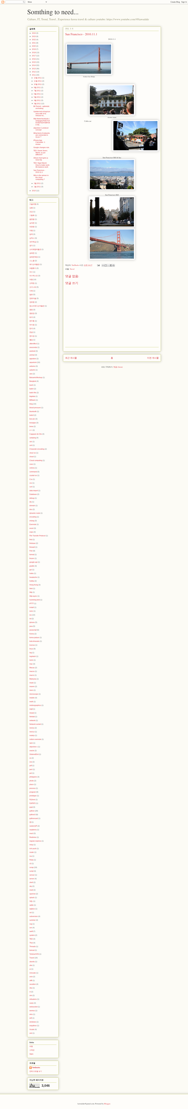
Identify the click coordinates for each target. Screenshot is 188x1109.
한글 (31, 332)
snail (31, 890)
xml (30, 1033)
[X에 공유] (108, 265)
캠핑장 (31, 313)
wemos (32, 1011)
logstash (32, 656)
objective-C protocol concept (40, 129)
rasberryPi (33, 826)
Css (30, 479)
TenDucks (36, 1068)
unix (31, 977)
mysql (31, 713)
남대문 (31, 223)
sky (30, 886)
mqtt (31, 709)
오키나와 (32, 287)
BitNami (32, 400)
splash (31, 898)
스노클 (31, 261)
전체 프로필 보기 (35, 1071)
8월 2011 (37, 87)
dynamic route (34, 513)
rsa (30, 856)
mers (31, 690)
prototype (32, 796)
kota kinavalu (34, 641)
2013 (34, 69)
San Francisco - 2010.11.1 (39, 171)
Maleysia (32, 679)
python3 (32, 815)
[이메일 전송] (98, 265)
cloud (31, 457)
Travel (72, 269)
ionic (31, 611)
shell (31, 882)
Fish (31, 551)
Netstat (32, 717)
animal (32, 355)
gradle (31, 566)
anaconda (33, 347)
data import (33, 491)
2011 (34, 75)
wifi (30, 1018)
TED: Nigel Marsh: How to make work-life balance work (41, 165)
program (32, 792)
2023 (34, 36)
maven (32, 686)
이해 (31, 291)
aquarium (33, 362)
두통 (31, 231)
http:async (33, 596)
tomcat (31, 950)
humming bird (34, 600)
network (32, 720)
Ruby (31, 860)
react (31, 833)
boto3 (31, 415)
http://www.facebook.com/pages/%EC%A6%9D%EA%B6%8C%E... (41, 122)
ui (30, 969)
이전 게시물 (153, 357)
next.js (31, 728)
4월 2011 (37, 100)
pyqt (31, 807)
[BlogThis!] (105, 265)
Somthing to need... (53, 11)
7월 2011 (37, 91)
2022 (34, 40)
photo (31, 781)
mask (31, 683)
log (30, 653)
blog (31, 404)
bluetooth (32, 411)
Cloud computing (35, 460)
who (31, 1014)
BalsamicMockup (35, 377)
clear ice (32, 453)
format (31, 555)
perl (30, 769)
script (31, 871)
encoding (32, 517)
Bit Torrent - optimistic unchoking (41, 107)
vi (30, 992)
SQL (31, 901)
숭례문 (31, 253)
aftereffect (33, 344)
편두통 (31, 321)
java (31, 626)
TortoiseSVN (34, 954)
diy (30, 502)
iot (30, 619)
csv (30, 483)
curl (30, 487)
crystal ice (33, 475)
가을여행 (32, 204)
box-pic (32, 419)
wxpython (33, 1026)
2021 (34, 43)
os (30, 758)
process (32, 788)
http (30, 592)
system (32, 935)
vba (30, 988)
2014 (34, 65)
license (32, 645)
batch (31, 389)
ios (30, 615)
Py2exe (32, 800)
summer (32, 920)
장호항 (31, 302)
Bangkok (32, 381)
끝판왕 (31, 219)
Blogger (107, 1103)
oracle (31, 751)
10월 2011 (38, 84)
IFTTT (31, 604)
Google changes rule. (41, 147)
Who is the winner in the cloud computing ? (41, 177)
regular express (35, 841)
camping (32, 438)
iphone (32, 622)
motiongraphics (35, 705)
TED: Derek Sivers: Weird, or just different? (40, 153)
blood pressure (35, 408)
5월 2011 (37, 97)
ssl (30, 913)
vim (30, 995)
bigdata (32, 396)
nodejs (32, 735)
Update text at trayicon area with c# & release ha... (41, 114)
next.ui (31, 732)
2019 (34, 49)
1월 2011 (37, 187)
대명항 (31, 227)
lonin (31, 660)
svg (30, 924)
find (30, 540)
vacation (32, 984)
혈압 (31, 340)
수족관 (31, 1050)
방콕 (31, 234)
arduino (32, 366)
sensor (32, 875)
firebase (32, 543)
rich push (32, 849)
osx (30, 762)
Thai (31, 943)
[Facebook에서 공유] (111, 265)
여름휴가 (32, 268)
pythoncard (33, 818)
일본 (31, 295)
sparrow (32, 894)
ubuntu (32, 962)
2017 (34, 56)
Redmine (32, 837)
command (33, 472)
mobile (32, 698)
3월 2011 (37, 104)
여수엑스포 (33, 276)
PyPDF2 (32, 803)
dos (30, 509)
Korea (31, 634)
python (32, 811)
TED (31, 939)
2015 (34, 62)
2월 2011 (37, 183)
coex (31, 464)
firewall (32, 547)
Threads (32, 946)
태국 (31, 317)
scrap (31, 867)
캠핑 (31, 310)
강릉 (31, 208)
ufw (30, 965)
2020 (34, 46)
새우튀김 (32, 242)
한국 (31, 328)
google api (33, 562)
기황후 (31, 215)
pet (30, 773)
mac (31, 664)
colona (32, 468)
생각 (31, 246)
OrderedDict (34, 754)
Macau (32, 668)
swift (31, 931)
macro (31, 675)
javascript (33, 630)
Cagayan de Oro (35, 434)
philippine (33, 777)
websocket (33, 1007)
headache (33, 577)
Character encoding (36, 449)
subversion (33, 916)
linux (31, 649)
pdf (30, 766)
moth (31, 702)
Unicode (32, 973)
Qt (30, 822)
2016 (34, 59)
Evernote (32, 524)
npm (31, 743)
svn (30, 928)
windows (32, 1022)
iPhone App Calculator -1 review (39, 142)
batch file (32, 393)
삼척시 (31, 238)
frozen (31, 558)
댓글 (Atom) (118, 367)
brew (31, 426)
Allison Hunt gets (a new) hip (40, 159)
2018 (34, 53)
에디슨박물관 (34, 264)
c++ (30, 430)
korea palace (34, 637)
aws (30, 374)
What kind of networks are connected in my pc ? (41, 135)
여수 (31, 272)
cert (30, 445)
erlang (31, 521)
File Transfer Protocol (37, 536)
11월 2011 (38, 81)
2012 (34, 72)
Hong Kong (33, 585)
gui (30, 570)
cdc (30, 442)
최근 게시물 (71, 357)
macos (31, 671)
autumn (32, 370)
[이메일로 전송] (103, 265)
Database (33, 494)
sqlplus (32, 909)
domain (32, 506)
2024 (34, 33)
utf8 (30, 980)
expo (31, 532)
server (31, 879)
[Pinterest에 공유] (113, 265)
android (32, 351)
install (31, 607)
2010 (34, 191)
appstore (32, 359)
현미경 (31, 336)
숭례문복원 (33, 257)
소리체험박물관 (35, 249)
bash (31, 385)
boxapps (32, 423)
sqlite (31, 905)
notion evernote (35, 739)
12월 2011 (38, 78)
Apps (31, 1054)
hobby (31, 581)
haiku (31, 573)
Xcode (31, 1029)
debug (31, 498)
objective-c (33, 747)
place (31, 784)
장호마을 (32, 298)
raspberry (33, 830)
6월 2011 (37, 94)
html (31, 589)
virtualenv (33, 999)
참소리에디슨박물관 (36, 306)
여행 (31, 280)
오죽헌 (31, 283)
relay (31, 845)
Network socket (35, 724)
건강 (31, 212)
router (31, 852)
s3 (30, 864)
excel (31, 528)
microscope (33, 694)
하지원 (31, 325)
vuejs (31, 1003)
